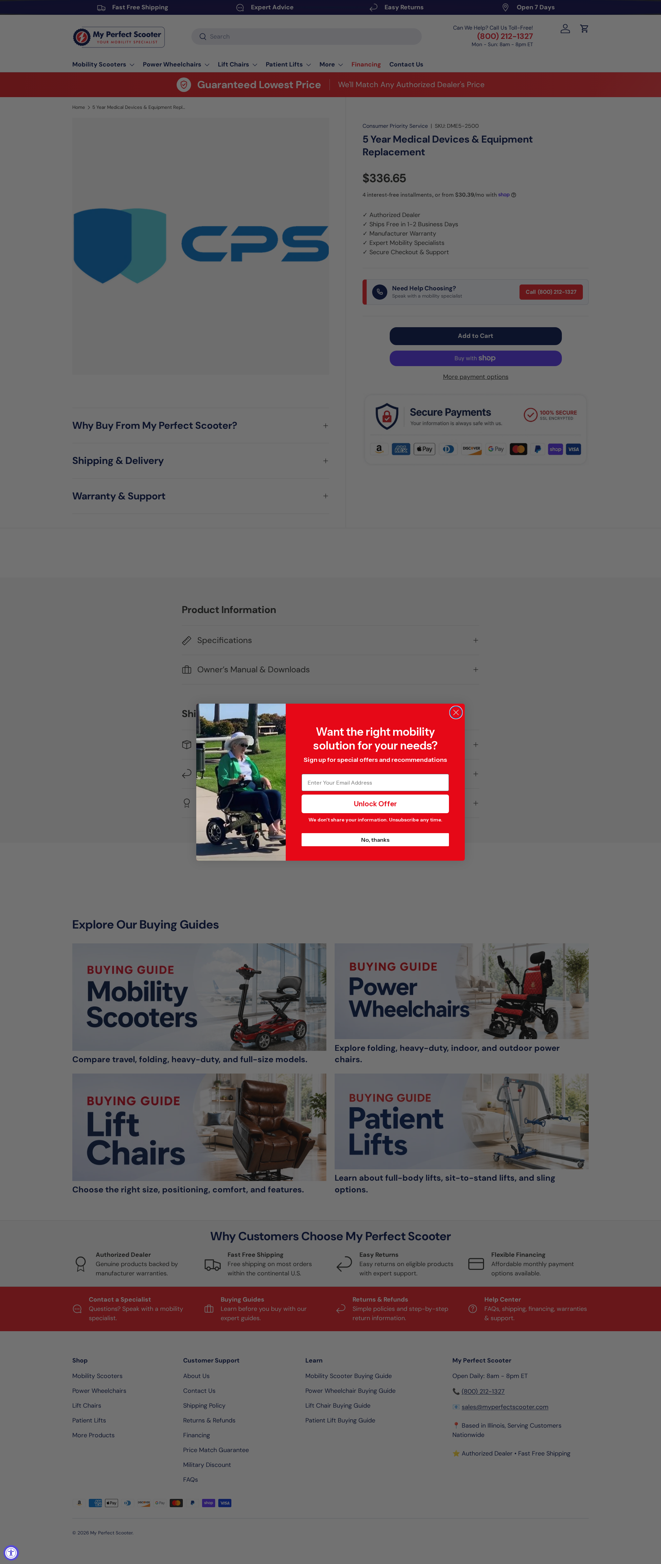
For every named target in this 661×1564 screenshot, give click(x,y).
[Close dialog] (456, 712)
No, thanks (375, 839)
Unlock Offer (375, 804)
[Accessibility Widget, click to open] (11, 1553)
